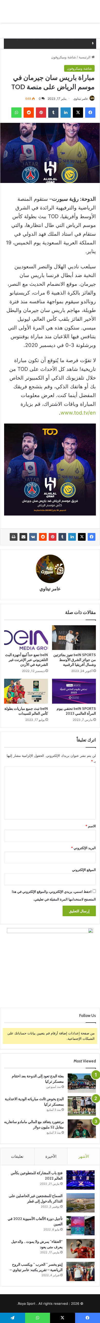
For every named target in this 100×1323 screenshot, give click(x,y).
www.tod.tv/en (78, 413)
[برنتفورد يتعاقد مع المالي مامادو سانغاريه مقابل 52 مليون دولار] (82, 1128)
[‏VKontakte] (33, 537)
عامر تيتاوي (80, 98)
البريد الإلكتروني (83, 848)
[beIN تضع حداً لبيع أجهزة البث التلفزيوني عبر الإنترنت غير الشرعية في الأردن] (26, 637)
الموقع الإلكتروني (84, 870)
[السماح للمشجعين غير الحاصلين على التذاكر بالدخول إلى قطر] (80, 1202)
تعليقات (17, 1156)
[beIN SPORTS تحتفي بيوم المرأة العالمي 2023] (74, 691)
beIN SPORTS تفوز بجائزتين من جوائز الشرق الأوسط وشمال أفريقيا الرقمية (74, 660)
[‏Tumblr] (62, 537)
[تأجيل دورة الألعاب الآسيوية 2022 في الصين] (80, 1225)
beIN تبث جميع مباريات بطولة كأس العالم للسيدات (26, 711)
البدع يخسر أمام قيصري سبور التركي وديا (58, 44)
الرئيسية (85, 57)
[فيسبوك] (91, 537)
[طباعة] (13, 537)
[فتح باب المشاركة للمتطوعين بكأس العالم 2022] (80, 1180)
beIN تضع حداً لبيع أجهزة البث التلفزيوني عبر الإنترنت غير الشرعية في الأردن (26, 660)
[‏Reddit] (43, 537)
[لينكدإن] (72, 537)
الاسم (90, 826)
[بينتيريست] (52, 537)
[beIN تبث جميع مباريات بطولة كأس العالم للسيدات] (26, 691)
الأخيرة (50, 1156)
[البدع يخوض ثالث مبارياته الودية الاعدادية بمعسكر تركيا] (82, 1106)
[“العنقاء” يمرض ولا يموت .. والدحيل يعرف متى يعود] (80, 1248)
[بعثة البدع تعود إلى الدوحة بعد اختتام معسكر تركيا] (82, 1083)
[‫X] (82, 537)
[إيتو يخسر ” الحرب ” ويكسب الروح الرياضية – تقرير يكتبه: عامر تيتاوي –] (80, 1271)
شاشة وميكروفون (63, 57)
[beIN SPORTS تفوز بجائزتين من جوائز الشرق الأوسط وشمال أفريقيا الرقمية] (74, 637)
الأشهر (83, 1156)
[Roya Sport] (73, 11)
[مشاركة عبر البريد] (23, 537)
